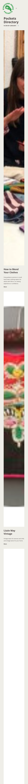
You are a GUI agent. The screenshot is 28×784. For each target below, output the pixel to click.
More (5, 287)
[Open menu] (16, 8)
